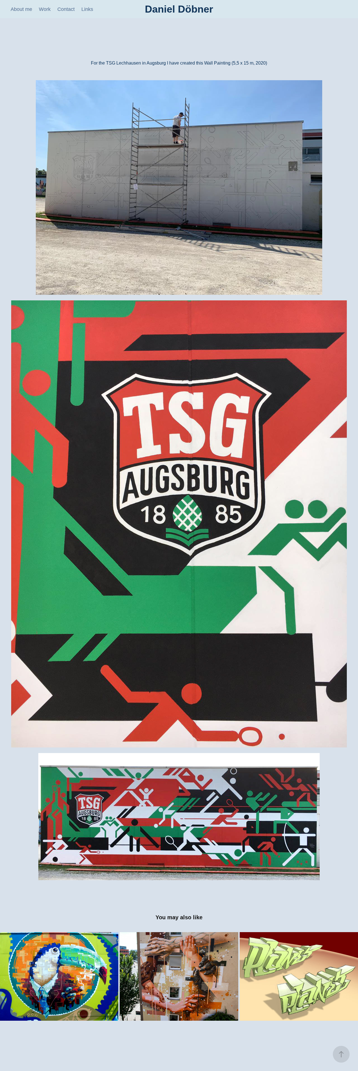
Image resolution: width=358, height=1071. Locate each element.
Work (45, 9)
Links (87, 9)
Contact (66, 9)
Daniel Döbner (179, 9)
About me (21, 9)
